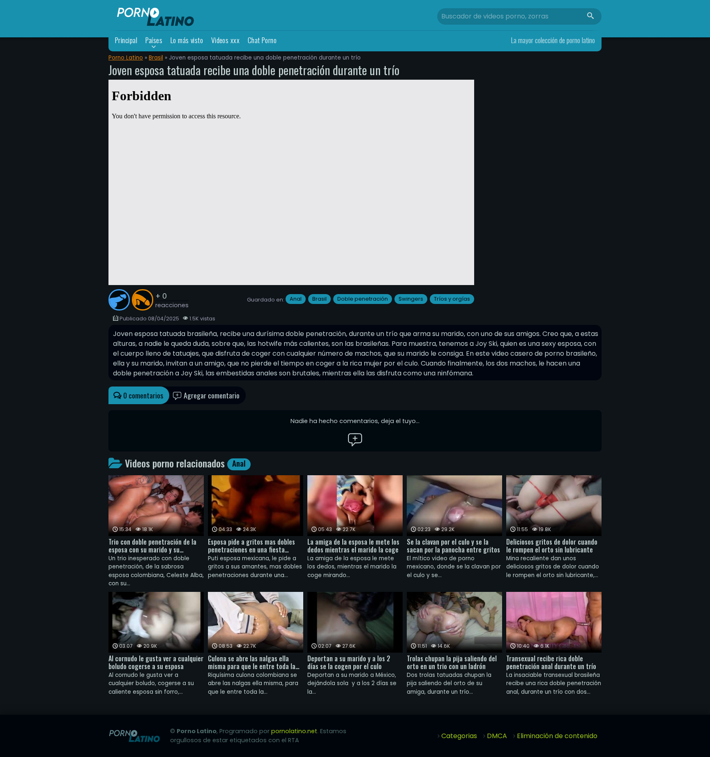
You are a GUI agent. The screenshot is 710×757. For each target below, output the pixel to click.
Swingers (411, 298)
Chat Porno (262, 40)
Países (154, 40)
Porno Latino (125, 58)
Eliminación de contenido (557, 736)
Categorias (459, 736)
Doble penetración (362, 298)
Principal (126, 40)
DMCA (497, 736)
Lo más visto (187, 40)
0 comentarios (142, 395)
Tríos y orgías (452, 298)
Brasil (156, 58)
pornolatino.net (294, 731)
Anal (296, 298)
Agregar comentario (211, 395)
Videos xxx (225, 40)
